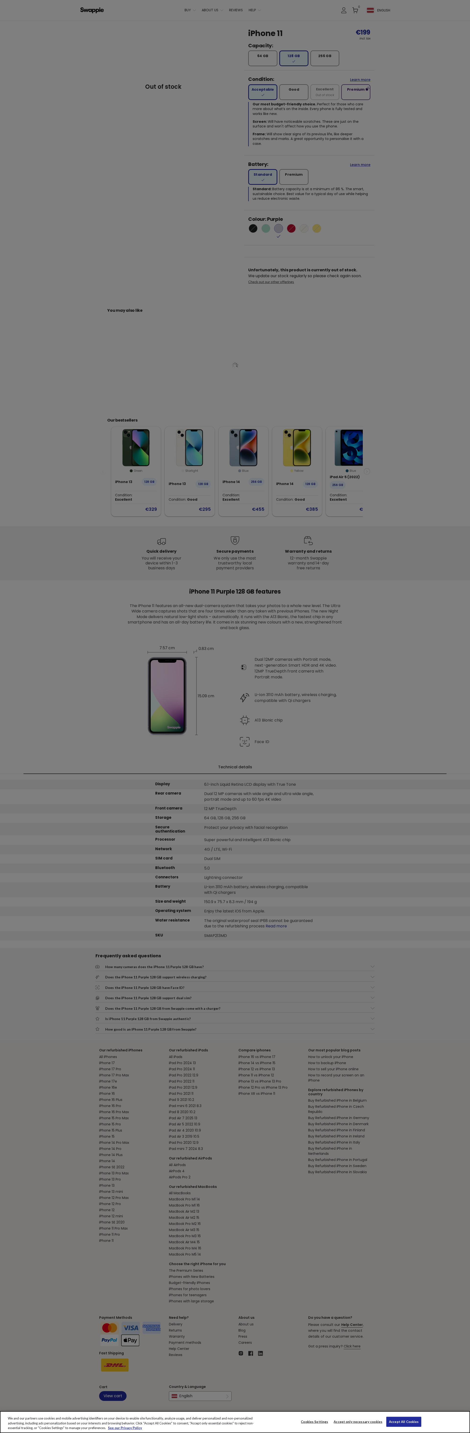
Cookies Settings (314, 1421)
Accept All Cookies (404, 1421)
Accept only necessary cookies (358, 1421)
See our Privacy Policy (125, 1428)
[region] (235, 1422)
